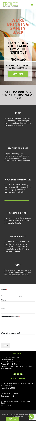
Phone (4, 300)
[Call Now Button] (31, 417)
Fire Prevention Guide (9, 393)
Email (3, 308)
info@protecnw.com (13, 362)
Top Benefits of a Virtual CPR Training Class (16, 402)
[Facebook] (15, 374)
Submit (5, 345)
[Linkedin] (21, 374)
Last (20, 296)
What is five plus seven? (11, 333)
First (2, 296)
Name (4, 289)
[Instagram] (18, 374)
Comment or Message (10, 316)
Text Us (12, 419)
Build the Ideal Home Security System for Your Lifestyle (17, 384)
